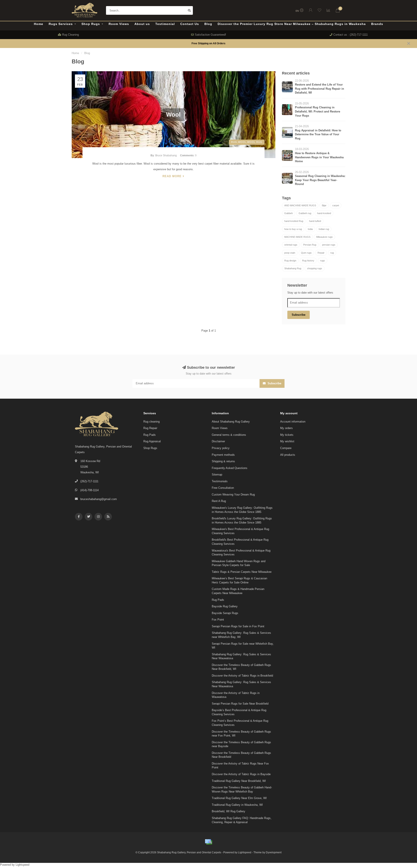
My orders (286, 428)
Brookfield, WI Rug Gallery (228, 811)
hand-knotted (324, 213)
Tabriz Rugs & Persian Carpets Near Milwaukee (241, 571)
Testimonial (165, 24)
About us (142, 24)
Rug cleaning (151, 421)
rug (332, 252)
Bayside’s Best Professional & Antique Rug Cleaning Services (239, 712)
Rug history (308, 260)
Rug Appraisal (152, 441)
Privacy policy (221, 448)
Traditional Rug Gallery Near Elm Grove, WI (239, 798)
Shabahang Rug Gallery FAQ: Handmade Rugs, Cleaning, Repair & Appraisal (241, 820)
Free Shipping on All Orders (208, 43)
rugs (322, 260)
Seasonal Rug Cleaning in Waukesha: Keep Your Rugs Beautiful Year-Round (320, 180)
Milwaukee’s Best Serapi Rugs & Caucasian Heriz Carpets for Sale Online (239, 580)
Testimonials (220, 481)
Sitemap (217, 474)
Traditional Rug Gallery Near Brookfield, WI (239, 781)
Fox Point (218, 619)
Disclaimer (218, 441)
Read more (172, 176)
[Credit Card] (208, 842)
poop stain (289, 252)
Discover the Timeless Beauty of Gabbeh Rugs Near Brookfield (241, 755)
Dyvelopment (273, 852)
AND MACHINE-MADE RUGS (300, 205)
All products (287, 454)
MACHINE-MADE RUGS (297, 237)
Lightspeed (244, 852)
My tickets (286, 434)
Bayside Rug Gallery (225, 606)
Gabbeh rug (305, 213)
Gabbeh (288, 213)
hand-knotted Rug (293, 221)
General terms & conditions (229, 434)
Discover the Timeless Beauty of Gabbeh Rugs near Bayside (241, 744)
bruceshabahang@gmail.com (98, 499)
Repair (321, 252)
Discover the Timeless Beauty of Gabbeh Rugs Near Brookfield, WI (241, 667)
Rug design (290, 260)
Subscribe (298, 314)
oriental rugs (290, 244)
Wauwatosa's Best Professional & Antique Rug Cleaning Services (241, 552)
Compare (285, 448)
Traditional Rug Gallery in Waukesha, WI (237, 804)
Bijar (324, 205)
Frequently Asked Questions (229, 468)
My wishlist (287, 441)
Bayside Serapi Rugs (225, 613)
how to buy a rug (293, 229)
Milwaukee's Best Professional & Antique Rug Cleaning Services (240, 531)
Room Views (119, 24)
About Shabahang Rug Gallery (231, 421)
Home (38, 24)
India (310, 229)
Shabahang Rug (292, 268)
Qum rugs (306, 252)
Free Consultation (223, 487)
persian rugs (328, 244)
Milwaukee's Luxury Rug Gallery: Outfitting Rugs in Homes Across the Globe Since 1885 (242, 510)
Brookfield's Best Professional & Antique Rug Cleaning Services (240, 541)
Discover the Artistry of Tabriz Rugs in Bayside (241, 774)
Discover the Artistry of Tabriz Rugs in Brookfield (242, 675)
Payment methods (223, 454)
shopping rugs (314, 268)
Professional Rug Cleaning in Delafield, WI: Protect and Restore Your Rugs (317, 111)
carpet (335, 205)
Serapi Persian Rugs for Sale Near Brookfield (240, 703)
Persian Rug (309, 244)
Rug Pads (149, 434)
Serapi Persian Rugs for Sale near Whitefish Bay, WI (243, 645)
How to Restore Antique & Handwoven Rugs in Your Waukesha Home (319, 157)
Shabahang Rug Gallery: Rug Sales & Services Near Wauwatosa (241, 656)
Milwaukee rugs (324, 237)
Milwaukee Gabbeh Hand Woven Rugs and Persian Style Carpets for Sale (238, 563)
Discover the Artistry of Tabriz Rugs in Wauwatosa (236, 695)
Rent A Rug (219, 501)
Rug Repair (150, 428)
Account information (292, 421)
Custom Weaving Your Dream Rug (233, 494)
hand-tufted (315, 221)
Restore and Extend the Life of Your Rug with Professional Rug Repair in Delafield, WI (319, 88)
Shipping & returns (223, 461)
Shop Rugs (90, 24)
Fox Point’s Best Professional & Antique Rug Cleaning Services (240, 723)
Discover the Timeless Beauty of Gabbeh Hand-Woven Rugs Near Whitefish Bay (242, 789)
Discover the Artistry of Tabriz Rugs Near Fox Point (240, 765)
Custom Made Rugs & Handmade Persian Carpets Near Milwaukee (238, 591)
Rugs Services (61, 24)
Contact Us (189, 24)
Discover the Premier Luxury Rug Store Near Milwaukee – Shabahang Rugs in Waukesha (292, 24)
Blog (208, 24)
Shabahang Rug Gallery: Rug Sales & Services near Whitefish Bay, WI (241, 635)
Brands (377, 24)
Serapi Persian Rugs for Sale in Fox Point (238, 626)
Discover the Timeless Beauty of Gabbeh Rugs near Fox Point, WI (241, 733)
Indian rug (324, 229)
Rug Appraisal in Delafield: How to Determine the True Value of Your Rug (318, 134)
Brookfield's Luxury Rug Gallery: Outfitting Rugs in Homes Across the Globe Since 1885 (242, 520)
